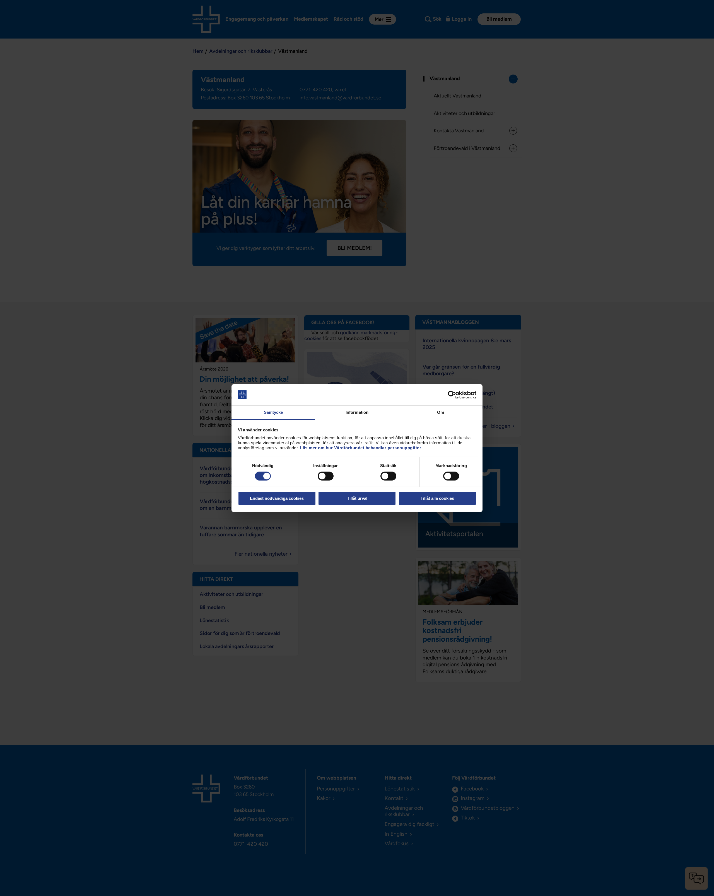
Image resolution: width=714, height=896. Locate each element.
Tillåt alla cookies (437, 498)
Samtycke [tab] (273, 412)
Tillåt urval (357, 498)
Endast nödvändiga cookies (277, 498)
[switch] (326, 476)
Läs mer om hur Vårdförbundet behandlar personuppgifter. (361, 447)
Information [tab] (357, 412)
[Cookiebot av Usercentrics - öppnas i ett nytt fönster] (452, 395)
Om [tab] (440, 412)
